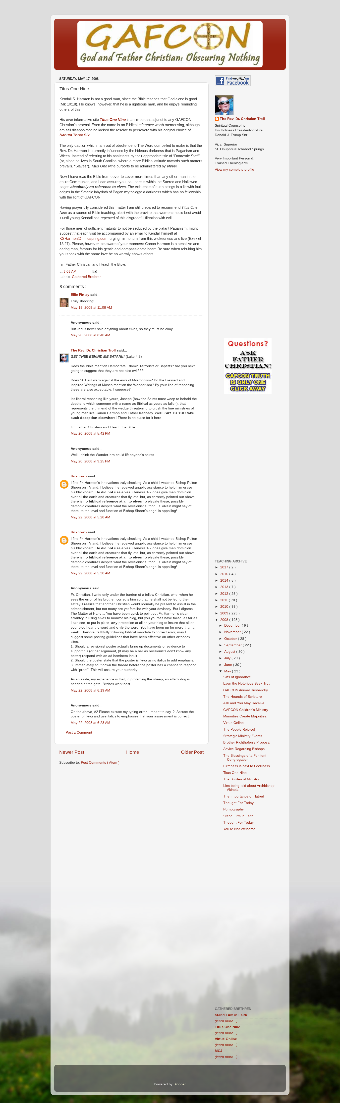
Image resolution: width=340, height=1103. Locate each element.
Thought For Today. (238, 803)
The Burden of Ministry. (241, 779)
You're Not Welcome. (239, 829)
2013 (224, 587)
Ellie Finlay (80, 295)
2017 (224, 567)
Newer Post (71, 752)
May (228, 671)
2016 (224, 574)
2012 (224, 594)
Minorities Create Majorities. (245, 716)
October (231, 639)
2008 (224, 620)
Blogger (179, 1084)
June (228, 665)
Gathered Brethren (87, 277)
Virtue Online (233, 723)
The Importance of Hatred (243, 796)
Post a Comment (79, 732)
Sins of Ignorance (237, 677)
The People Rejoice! (239, 729)
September (233, 645)
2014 (224, 580)
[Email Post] (94, 271)
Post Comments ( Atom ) (100, 762)
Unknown (79, 476)
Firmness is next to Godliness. (247, 766)
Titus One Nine (235, 773)
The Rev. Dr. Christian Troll (94, 350)
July (227, 658)
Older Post (192, 752)
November (233, 632)
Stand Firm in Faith (238, 816)
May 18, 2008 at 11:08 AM (91, 307)
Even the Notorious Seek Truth (247, 683)
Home (132, 752)
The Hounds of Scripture (242, 697)
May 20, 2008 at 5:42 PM (90, 433)
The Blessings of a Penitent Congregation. (244, 757)
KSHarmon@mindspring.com (83, 239)
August (230, 651)
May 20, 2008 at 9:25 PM (90, 461)
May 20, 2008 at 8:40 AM (90, 335)
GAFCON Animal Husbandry (245, 690)
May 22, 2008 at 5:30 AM (90, 573)
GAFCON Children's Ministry (245, 710)
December (233, 625)
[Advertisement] (131, 807)
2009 (224, 613)
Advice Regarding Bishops (244, 749)
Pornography (233, 809)
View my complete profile (234, 169)
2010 (224, 606)
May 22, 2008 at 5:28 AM (90, 517)
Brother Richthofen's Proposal (246, 742)
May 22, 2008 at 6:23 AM (90, 723)
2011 (224, 600)
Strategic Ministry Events (242, 736)
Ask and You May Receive (243, 703)
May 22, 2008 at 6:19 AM (90, 690)
